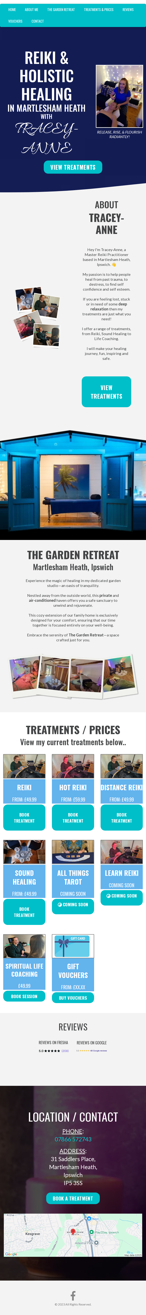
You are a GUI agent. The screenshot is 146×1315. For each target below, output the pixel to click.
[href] (73, 1235)
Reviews (128, 9)
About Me (31, 9)
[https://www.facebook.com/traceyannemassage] (73, 1296)
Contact (38, 21)
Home (12, 9)
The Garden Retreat (61, 9)
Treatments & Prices (98, 9)
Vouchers (15, 21)
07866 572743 (73, 1139)
